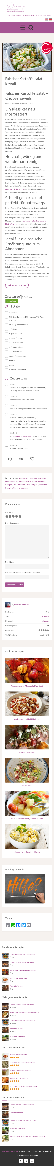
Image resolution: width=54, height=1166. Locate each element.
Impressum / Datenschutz (31, 1151)
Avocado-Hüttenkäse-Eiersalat (22, 1062)
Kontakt (48, 1151)
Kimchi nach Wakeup (18, 978)
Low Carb (17, 484)
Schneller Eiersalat (17, 1036)
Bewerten (9, 513)
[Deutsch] (50, 19)
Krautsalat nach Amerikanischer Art (24, 1012)
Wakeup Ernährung (20, 488)
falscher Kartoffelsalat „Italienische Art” (27, 818)
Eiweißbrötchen (16, 986)
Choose (45, 616)
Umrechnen (11, 301)
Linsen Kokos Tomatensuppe (22, 962)
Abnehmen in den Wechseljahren (32, 478)
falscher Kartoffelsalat (28, 481)
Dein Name (9, 562)
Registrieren (15, 15)
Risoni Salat (27, 785)
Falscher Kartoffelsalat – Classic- (27, 852)
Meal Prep (25, 484)
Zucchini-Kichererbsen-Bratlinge (23, 1086)
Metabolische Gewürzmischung (23, 970)
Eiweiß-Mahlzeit (11, 481)
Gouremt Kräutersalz (14, 189)
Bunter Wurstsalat (27, 752)
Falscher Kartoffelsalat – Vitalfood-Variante (27, 1136)
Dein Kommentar (12, 523)
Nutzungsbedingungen (28, 1155)
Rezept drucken (19, 285)
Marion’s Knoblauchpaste (20, 1070)
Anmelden (29, 15)
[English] (47, 19)
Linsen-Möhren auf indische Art (23, 954)
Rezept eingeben (44, 15)
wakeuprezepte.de (10, 1151)
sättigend (35, 484)
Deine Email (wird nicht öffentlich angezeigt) (23, 572)
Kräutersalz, (26, 436)
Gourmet (17, 436)
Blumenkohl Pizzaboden (19, 1078)
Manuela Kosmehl (21, 605)
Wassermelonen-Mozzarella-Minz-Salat (27, 686)
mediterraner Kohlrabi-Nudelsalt (27, 719)
